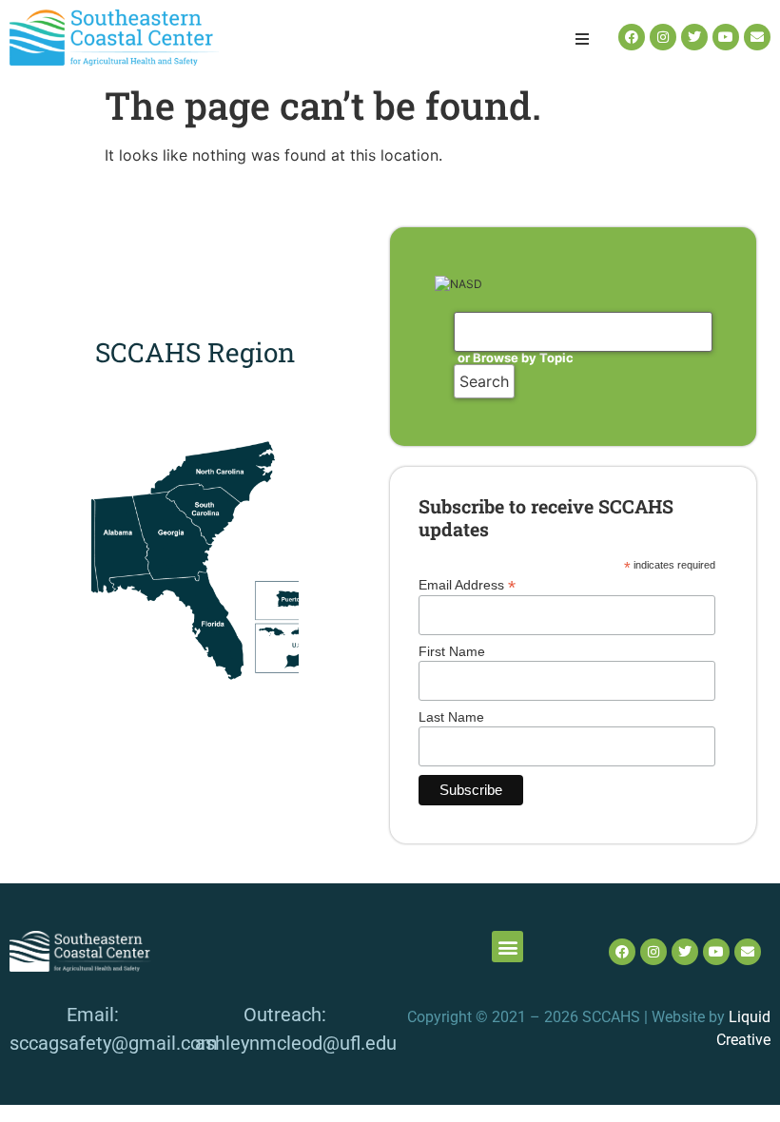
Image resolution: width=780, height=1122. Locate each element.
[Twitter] (694, 37)
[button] (582, 39)
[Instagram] (663, 37)
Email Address (467, 584)
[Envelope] (757, 37)
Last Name (451, 717)
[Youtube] (725, 37)
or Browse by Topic (516, 357)
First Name (452, 651)
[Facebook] (631, 37)
